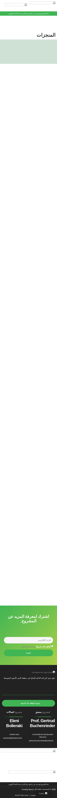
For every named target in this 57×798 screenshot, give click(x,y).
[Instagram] (24, 687)
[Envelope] (5, 687)
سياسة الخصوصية (28, 646)
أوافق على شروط (36, 646)
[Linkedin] (18, 687)
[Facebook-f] (37, 687)
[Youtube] (11, 687)
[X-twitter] (31, 687)
